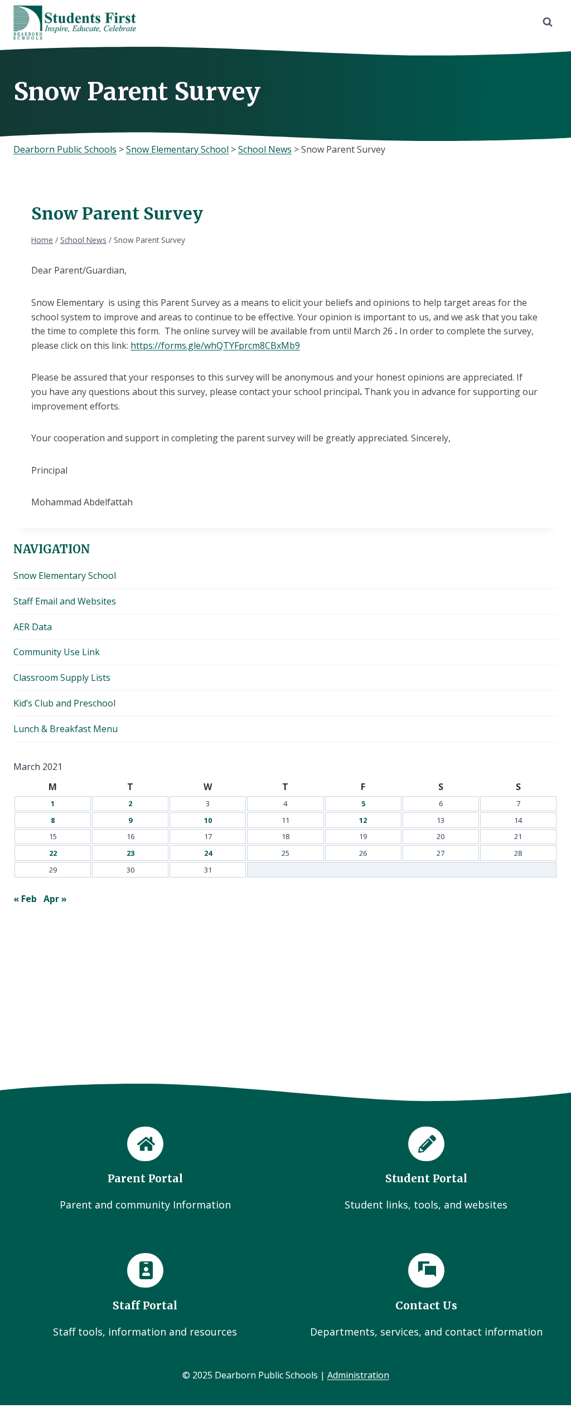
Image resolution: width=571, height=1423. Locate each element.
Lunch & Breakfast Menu (65, 729)
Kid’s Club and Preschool (64, 703)
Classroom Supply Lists (61, 677)
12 (363, 820)
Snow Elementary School (64, 575)
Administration (358, 1375)
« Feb (25, 899)
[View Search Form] (548, 22)
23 (130, 853)
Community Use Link (56, 652)
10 (208, 820)
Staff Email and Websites (64, 601)
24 (208, 853)
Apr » (55, 899)
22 (53, 853)
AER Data (32, 627)
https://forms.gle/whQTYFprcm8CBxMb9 (215, 345)
